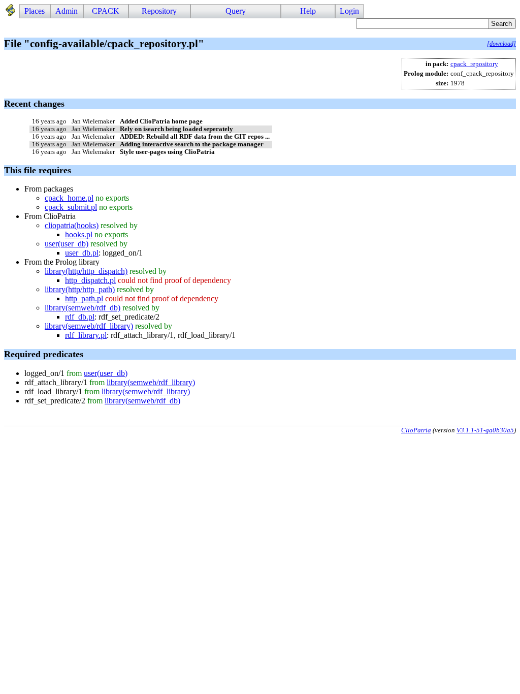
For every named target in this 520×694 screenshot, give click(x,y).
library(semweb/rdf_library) (89, 326)
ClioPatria (416, 430)
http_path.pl (84, 298)
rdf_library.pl (86, 335)
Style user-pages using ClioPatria (167, 151)
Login (349, 11)
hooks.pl (78, 234)
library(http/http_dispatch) (86, 271)
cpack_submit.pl (71, 207)
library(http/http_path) (80, 289)
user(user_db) (66, 243)
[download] (501, 43)
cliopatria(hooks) (72, 225)
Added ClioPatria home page (161, 121)
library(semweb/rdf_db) (82, 307)
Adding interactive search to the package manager (192, 144)
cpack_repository (474, 64)
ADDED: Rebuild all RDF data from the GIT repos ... (195, 136)
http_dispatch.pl (90, 280)
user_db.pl (82, 252)
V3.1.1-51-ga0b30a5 (485, 430)
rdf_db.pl (79, 316)
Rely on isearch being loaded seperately (176, 129)
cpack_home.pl (69, 198)
